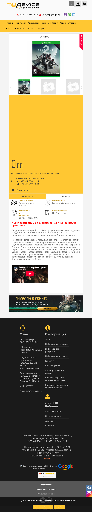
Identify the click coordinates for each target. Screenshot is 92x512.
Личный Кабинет (53, 411)
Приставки (21, 23)
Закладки (49, 421)
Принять (37, 507)
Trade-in (9, 23)
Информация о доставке (57, 344)
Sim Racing (53, 23)
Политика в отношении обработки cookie (56, 386)
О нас (48, 28)
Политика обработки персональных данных (55, 379)
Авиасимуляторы (68, 23)
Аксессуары (33, 23)
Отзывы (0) (64, 196)
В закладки (23, 190)
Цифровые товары (35, 28)
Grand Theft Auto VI (15, 28)
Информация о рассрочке (52, 350)
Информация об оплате (56, 356)
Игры (43, 23)
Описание (27, 196)
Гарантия (49, 361)
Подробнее (59, 507)
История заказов (53, 416)
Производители (52, 365)
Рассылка (49, 425)
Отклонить (48, 507)
